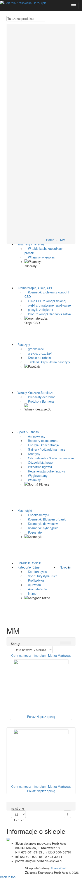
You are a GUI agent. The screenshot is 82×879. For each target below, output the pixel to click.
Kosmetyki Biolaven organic (45, 519)
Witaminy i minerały (30, 244)
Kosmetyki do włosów (41, 523)
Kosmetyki (24, 510)
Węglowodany (35, 475)
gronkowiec (34, 349)
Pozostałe (33, 532)
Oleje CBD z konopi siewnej (45, 301)
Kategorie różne (28, 567)
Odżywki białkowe (38, 462)
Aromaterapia (35, 589)
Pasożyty (23, 344)
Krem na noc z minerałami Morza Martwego (41, 655)
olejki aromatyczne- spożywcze (47, 305)
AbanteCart (58, 868)
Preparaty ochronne (40, 397)
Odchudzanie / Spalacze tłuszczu (49, 458)
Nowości (64, 567)
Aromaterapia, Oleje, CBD (34, 288)
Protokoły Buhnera (39, 401)
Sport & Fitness (27, 432)
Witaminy (32, 480)
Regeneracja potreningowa (44, 471)
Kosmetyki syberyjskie (41, 528)
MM (62, 240)
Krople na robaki (37, 357)
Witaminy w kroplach (40, 257)
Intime (30, 593)
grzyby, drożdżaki (38, 353)
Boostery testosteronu (41, 440)
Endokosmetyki (36, 515)
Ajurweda (32, 585)
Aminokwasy (34, 436)
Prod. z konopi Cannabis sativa (47, 314)
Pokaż (31, 716)
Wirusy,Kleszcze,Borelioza (35, 392)
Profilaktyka (34, 580)
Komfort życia (35, 571)
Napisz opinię (46, 716)
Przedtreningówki (38, 467)
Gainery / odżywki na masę (44, 449)
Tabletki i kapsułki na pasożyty (47, 362)
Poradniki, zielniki (28, 563)
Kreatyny (32, 454)
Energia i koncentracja (41, 445)
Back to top (8, 877)
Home (50, 240)
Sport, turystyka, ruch (41, 576)
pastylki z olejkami (38, 309)
